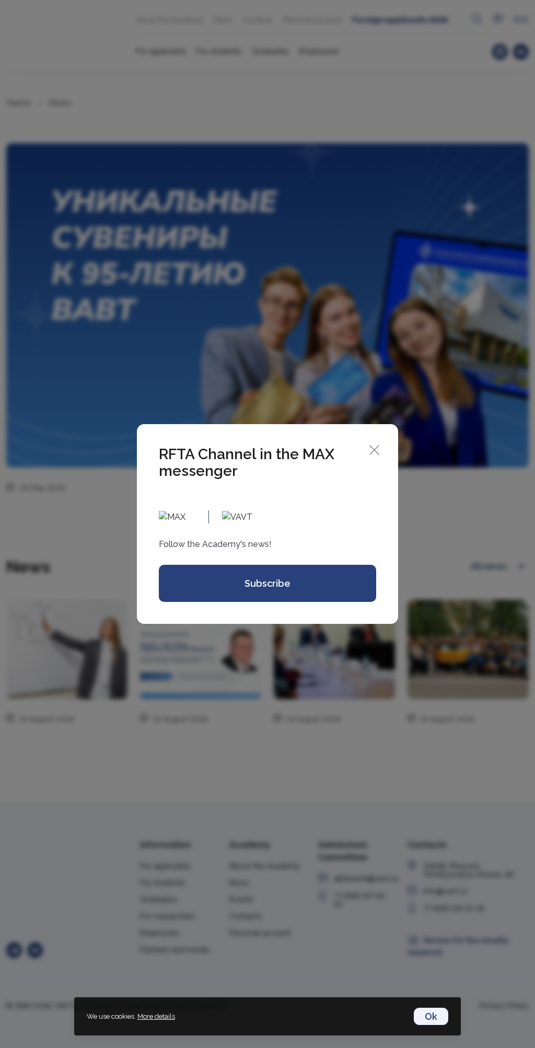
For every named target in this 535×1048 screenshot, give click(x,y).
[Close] (374, 449)
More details (156, 1016)
